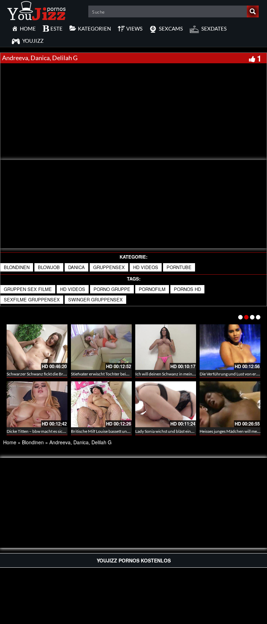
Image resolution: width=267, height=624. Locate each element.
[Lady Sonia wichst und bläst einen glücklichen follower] (165, 404)
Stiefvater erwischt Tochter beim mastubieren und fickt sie (123, 373)
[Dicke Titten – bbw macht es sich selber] (37, 404)
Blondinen (17, 267)
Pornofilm (152, 289)
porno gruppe (112, 289)
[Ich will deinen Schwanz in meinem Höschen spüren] (165, 347)
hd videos (72, 289)
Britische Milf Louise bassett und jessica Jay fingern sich (120, 431)
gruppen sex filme (28, 289)
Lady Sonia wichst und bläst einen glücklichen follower (184, 431)
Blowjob (49, 267)
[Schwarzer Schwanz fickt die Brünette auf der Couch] (37, 347)
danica (76, 267)
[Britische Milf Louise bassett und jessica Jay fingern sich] (101, 404)
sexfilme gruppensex (32, 299)
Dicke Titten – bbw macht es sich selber (42, 431)
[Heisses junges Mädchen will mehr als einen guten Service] (230, 404)
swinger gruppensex (95, 299)
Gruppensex (109, 267)
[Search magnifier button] (253, 11)
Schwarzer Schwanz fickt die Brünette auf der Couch (54, 373)
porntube (179, 267)
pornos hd (187, 289)
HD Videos (145, 267)
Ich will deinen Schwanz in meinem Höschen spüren (181, 373)
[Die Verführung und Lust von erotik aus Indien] (230, 347)
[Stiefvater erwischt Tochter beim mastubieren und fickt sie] (101, 347)
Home (9, 442)
